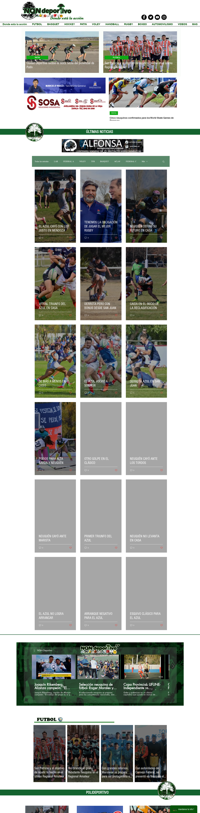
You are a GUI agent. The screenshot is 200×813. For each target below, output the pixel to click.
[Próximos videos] (173, 666)
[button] (163, 161)
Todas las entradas (42, 161)
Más (143, 161)
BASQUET (104, 161)
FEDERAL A (68, 161)
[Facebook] (144, 17)
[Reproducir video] (53, 667)
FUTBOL (116, 57)
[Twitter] (150, 17)
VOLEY (82, 161)
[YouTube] (157, 17)
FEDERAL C (131, 161)
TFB (93, 161)
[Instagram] (164, 17)
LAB (56, 161)
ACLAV (117, 161)
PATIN (37, 57)
